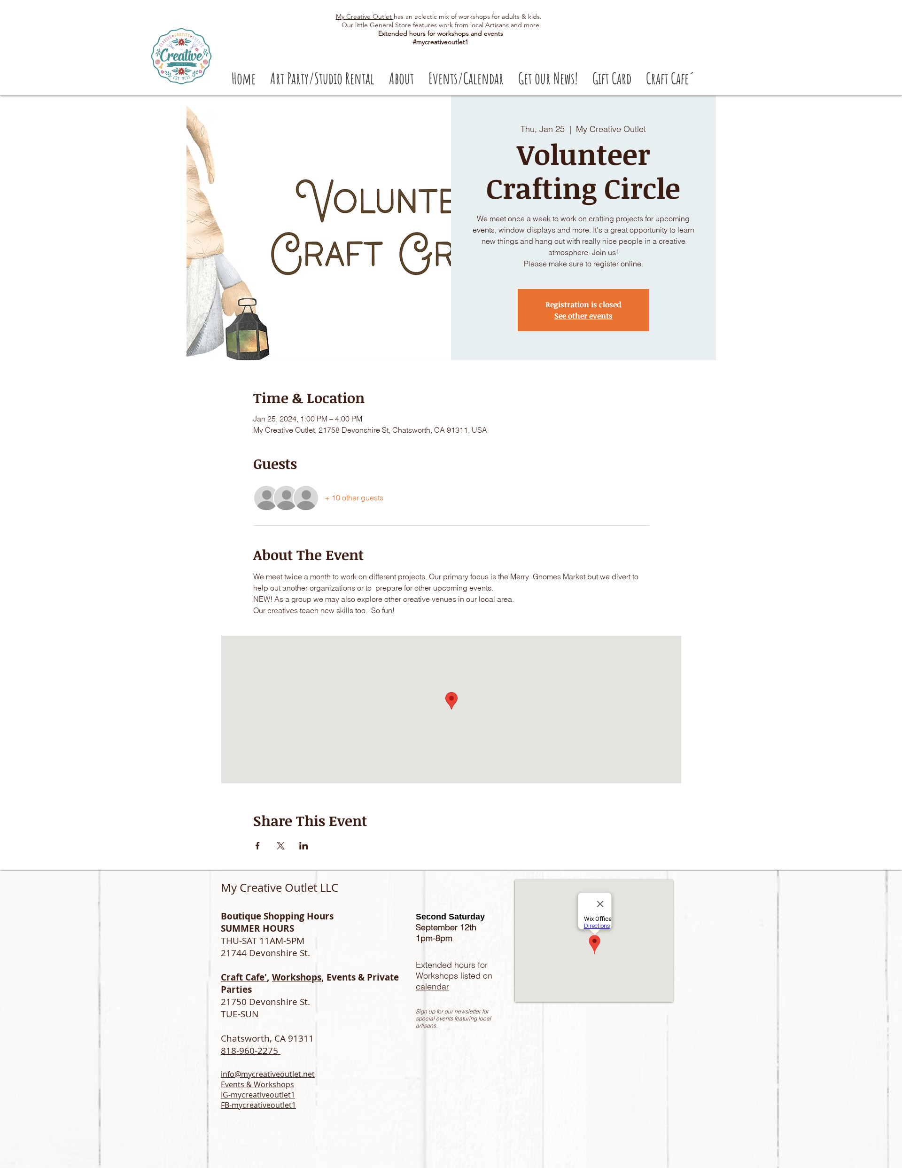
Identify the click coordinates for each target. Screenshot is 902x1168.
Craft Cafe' (244, 977)
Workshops (296, 977)
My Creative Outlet (365, 16)
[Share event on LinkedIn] (303, 845)
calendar (432, 986)
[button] (322, 78)
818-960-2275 (250, 1050)
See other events (583, 316)
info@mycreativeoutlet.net (268, 1074)
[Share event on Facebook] (257, 845)
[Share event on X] (280, 845)
